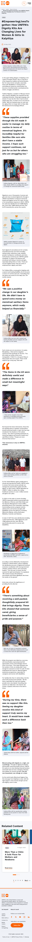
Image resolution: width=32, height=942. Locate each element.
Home (3, 9)
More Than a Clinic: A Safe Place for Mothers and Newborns (14, 856)
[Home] (5, 3)
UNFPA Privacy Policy (17, 937)
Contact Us (5, 920)
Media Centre (3, 923)
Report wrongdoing (5, 927)
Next (26, 880)
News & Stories (13, 9)
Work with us (5, 918)
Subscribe (17, 925)
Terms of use (5, 937)
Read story (8, 868)
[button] (14, 874)
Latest (7, 9)
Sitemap (26, 937)
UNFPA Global (3, 914)
